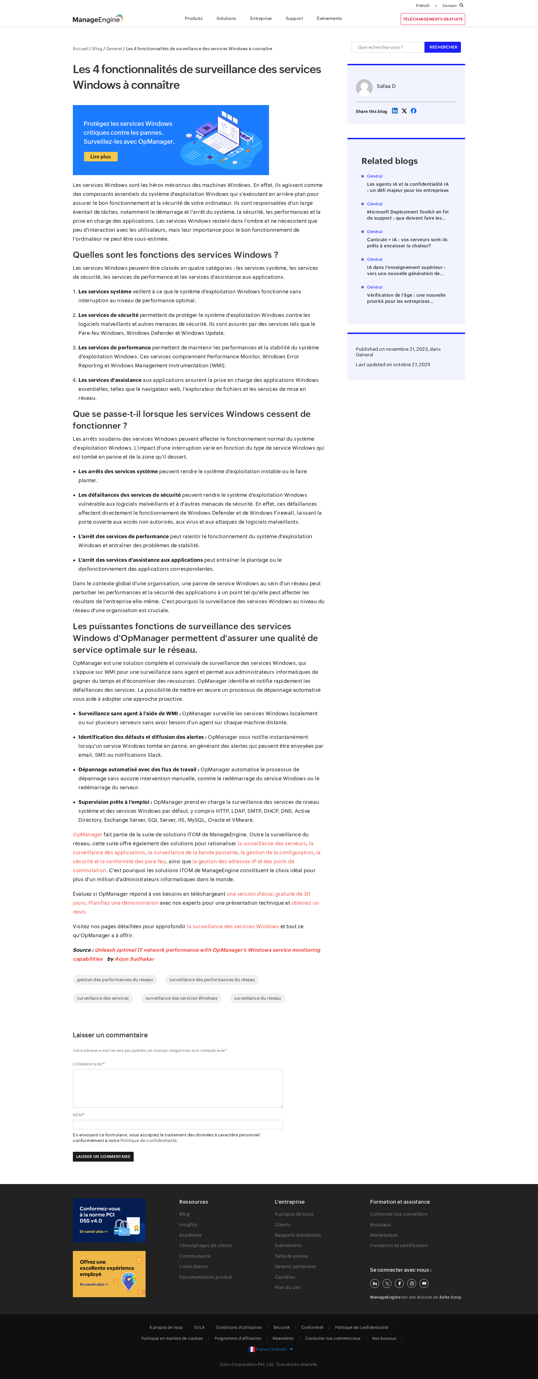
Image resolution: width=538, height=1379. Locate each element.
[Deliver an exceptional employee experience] (109, 1274)
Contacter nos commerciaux (333, 1338)
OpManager (88, 834)
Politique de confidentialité (362, 1327)
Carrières (285, 1277)
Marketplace (384, 1235)
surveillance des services (103, 998)
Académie (190, 1235)
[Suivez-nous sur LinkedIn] (374, 1283)
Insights (188, 1224)
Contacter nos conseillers (399, 1214)
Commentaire (88, 1064)
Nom (77, 1115)
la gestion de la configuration (277, 852)
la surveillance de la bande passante (193, 852)
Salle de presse (291, 1256)
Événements (288, 1245)
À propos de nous (294, 1214)
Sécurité (281, 1327)
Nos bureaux (384, 1338)
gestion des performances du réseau (115, 979)
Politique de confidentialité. (149, 1140)
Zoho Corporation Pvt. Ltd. (247, 1364)
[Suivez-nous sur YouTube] (423, 1283)
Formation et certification (399, 1245)
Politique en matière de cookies (172, 1338)
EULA (199, 1327)
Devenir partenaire (295, 1266)
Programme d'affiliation (238, 1338)
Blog (184, 1214)
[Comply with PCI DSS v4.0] (109, 1220)
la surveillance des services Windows (233, 926)
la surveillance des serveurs (271, 843)
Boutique (380, 1224)
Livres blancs (193, 1266)
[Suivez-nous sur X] (386, 1283)
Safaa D (386, 86)
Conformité (313, 1327)
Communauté (194, 1256)
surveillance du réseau (257, 998)
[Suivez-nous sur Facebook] (399, 1283)
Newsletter (283, 1338)
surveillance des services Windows (182, 998)
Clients (283, 1224)
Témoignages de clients (205, 1245)
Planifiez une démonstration (124, 903)
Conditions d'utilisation (239, 1327)
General (365, 354)
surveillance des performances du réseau (212, 979)
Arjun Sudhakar (134, 959)
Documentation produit (205, 1277)
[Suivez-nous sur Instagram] (411, 1283)
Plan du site (288, 1287)
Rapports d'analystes (298, 1235)
